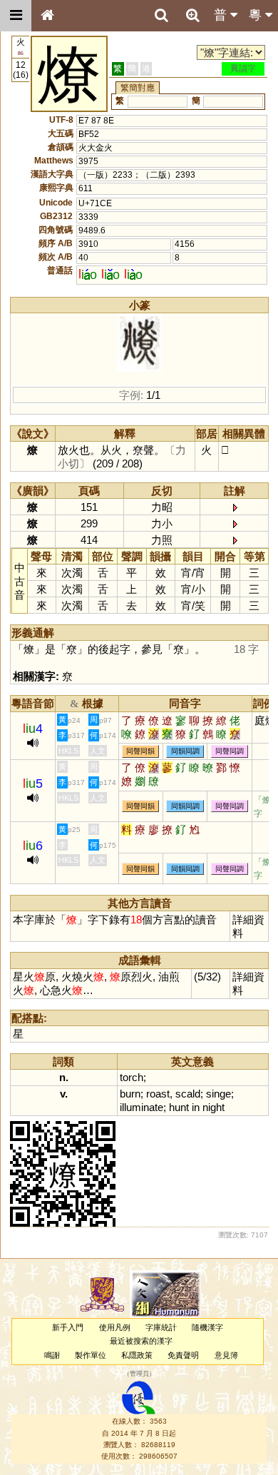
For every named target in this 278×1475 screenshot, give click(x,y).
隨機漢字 (207, 1327)
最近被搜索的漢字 (141, 1341)
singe (218, 1094)
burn (130, 1094)
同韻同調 (185, 751)
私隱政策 (137, 1355)
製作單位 (90, 1355)
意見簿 (226, 1355)
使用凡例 (114, 1327)
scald (187, 1094)
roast (158, 1094)
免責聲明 (183, 1355)
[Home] (47, 15)
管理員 (139, 1373)
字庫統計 (161, 1327)
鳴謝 (52, 1355)
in (196, 1107)
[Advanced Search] (192, 15)
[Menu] (15, 15)
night (213, 1107)
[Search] (161, 15)
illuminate (141, 1107)
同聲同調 (229, 751)
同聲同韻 (140, 751)
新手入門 (67, 1327)
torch (131, 1077)
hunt (179, 1107)
